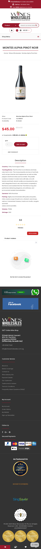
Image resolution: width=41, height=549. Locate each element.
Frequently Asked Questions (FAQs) (13, 389)
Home (6, 53)
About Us (5, 366)
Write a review (33, 233)
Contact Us (5, 372)
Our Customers (7, 380)
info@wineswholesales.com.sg (13, 349)
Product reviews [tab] (10, 238)
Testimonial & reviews (9, 383)
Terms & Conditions (8, 386)
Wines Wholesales (15, 53)
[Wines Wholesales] (20, 22)
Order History (6, 409)
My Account (5, 406)
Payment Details (7, 378)
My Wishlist (5, 412)
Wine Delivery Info (8, 375)
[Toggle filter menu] (36, 242)
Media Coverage (7, 369)
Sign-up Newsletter (8, 415)
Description (20, 160)
